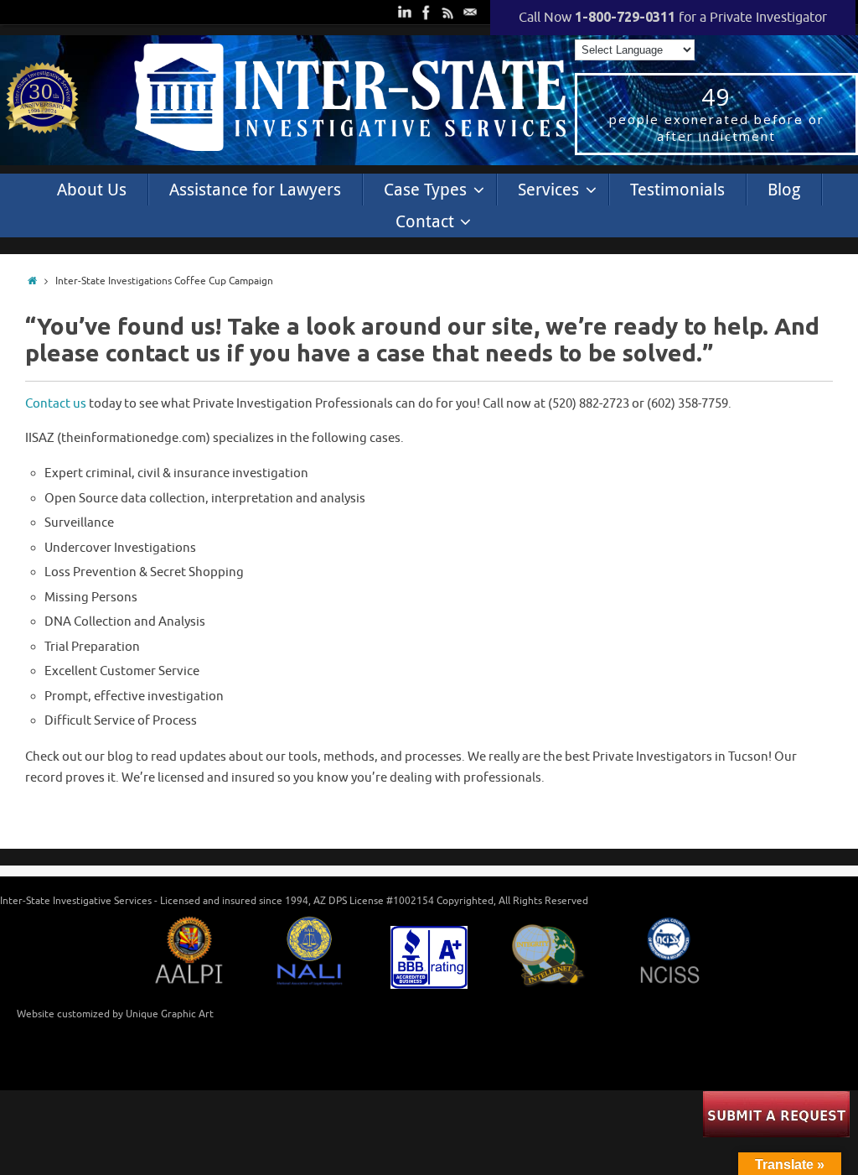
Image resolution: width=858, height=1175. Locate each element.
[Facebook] (425, 11)
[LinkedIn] (403, 11)
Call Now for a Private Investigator (673, 17)
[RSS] (446, 11)
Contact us (55, 404)
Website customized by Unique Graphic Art (115, 1014)
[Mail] (468, 11)
